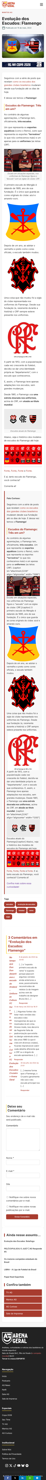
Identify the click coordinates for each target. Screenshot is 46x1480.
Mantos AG (7, 12)
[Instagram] (6, 1466)
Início (4, 1376)
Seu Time (6, 1420)
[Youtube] (18, 1466)
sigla (8, 917)
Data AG (5, 1394)
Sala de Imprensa (14, 1313)
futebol (22, 910)
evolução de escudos (26, 904)
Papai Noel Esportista (14, 1277)
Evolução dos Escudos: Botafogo (19, 1241)
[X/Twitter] (10, 1466)
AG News (6, 1385)
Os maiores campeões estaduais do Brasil (20, 1260)
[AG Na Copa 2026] (23, 66)
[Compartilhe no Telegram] (37, 1478)
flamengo (10, 910)
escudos (9, 904)
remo (31, 910)
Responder (23, 1003)
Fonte (7, 471)
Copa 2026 (7, 1415)
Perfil (4, 1390)
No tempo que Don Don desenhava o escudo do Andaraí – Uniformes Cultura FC (13, 980)
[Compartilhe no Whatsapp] (30, 1478)
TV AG (9, 1292)
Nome (10, 1158)
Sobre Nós (6, 1449)
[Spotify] (27, 1466)
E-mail (10, 1171)
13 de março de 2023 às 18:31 (25, 1007)
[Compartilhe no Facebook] (8, 1478)
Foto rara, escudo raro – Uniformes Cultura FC (11, 1033)
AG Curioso (11, 1306)
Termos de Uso (8, 1458)
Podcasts (6, 1381)
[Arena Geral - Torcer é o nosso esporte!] (8, 5)
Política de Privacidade (11, 1454)
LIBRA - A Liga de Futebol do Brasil (20, 1269)
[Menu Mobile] (41, 4)
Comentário (12, 1125)
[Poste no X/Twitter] (15, 1478)
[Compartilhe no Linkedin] (22, 1478)
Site (8, 1184)
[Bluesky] (22, 1466)
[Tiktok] (14, 1466)
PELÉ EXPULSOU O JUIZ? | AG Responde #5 (23, 1250)
